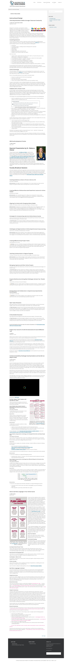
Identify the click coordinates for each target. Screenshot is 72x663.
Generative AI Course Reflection (24, 350)
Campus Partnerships (46, 2)
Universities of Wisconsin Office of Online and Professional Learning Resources (17, 3)
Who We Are (39, 2)
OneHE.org (37, 42)
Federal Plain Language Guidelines (36, 565)
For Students (54, 2)
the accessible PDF (40, 423)
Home (34, 2)
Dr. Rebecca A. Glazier (23, 152)
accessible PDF (14, 543)
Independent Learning (52, 27)
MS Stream (17, 397)
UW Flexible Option (52, 18)
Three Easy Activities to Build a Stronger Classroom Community (26, 20)
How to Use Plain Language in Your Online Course (22, 491)
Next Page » (44, 635)
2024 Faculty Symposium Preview (18, 141)
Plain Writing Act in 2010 (36, 511)
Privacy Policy (49, 660)
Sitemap (52, 660)
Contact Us (60, 2)
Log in (55, 660)
